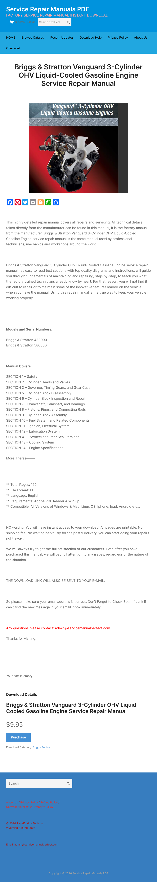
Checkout (13, 48)
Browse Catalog (32, 37)
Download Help (91, 37)
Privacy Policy (118, 37)
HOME (10, 37)
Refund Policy (49, 802)
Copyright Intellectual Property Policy (29, 807)
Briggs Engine (41, 747)
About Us (140, 37)
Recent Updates (62, 37)
